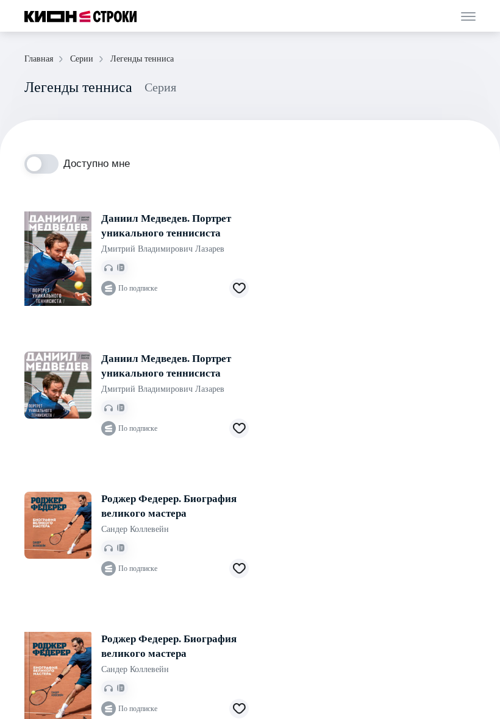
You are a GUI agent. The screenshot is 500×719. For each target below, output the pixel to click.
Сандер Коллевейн (135, 529)
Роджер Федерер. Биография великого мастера (169, 506)
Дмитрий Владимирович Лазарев (162, 248)
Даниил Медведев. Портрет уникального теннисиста (166, 226)
